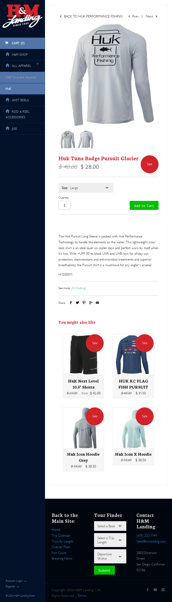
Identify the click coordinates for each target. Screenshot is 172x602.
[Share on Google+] (90, 303)
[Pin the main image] (84, 303)
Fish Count (59, 553)
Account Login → (16, 581)
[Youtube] (155, 590)
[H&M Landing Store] (22, 4)
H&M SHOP (20, 55)
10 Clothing (78, 288)
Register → (12, 586)
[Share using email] (97, 303)
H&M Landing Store (24, 595)
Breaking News (62, 558)
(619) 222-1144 (146, 535)
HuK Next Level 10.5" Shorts (83, 384)
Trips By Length (62, 541)
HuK (8, 89)
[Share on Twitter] (77, 303)
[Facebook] (147, 590)
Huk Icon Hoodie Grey (83, 457)
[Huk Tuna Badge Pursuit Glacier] (108, 75)
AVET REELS (20, 100)
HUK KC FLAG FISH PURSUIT (133, 384)
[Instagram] (163, 590)
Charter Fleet (61, 547)
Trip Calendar (61, 535)
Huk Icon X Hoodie (133, 454)
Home (56, 529)
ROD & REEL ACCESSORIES (18, 114)
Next (150, 16)
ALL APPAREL (21, 66)
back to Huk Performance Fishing (93, 16)
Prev (135, 16)
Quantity (63, 198)
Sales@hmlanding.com (151, 541)
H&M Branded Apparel (21, 77)
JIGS (14, 129)
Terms (81, 595)
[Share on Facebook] (71, 303)
